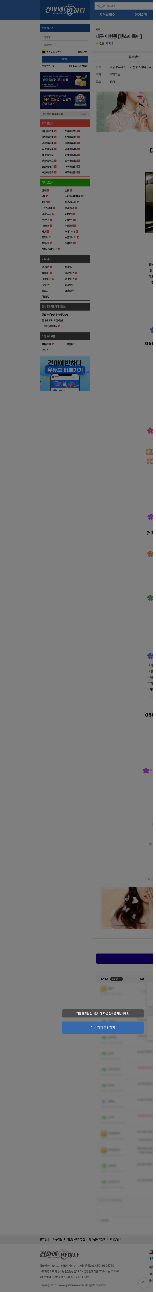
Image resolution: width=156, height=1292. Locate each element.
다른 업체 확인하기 (103, 1027)
